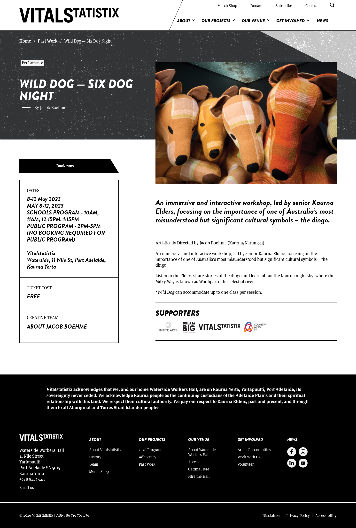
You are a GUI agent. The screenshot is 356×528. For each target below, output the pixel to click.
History (95, 456)
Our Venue (253, 21)
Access (193, 461)
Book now (65, 166)
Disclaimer (272, 515)
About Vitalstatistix (105, 449)
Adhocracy (147, 456)
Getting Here (198, 468)
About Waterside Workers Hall (202, 452)
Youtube (303, 463)
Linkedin (291, 463)
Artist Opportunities (254, 449)
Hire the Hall (199, 476)
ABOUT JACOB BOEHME (57, 326)
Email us (26, 487)
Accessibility (326, 515)
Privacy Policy (298, 515)
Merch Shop (227, 5)
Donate (256, 5)
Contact (311, 5)
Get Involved (290, 21)
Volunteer (246, 464)
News (322, 21)
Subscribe (284, 5)
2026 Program (150, 449)
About (183, 21)
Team (93, 464)
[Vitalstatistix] (69, 15)
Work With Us (249, 456)
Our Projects (215, 21)
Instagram (303, 451)
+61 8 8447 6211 (32, 479)
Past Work (47, 41)
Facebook (291, 451)
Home (25, 41)
